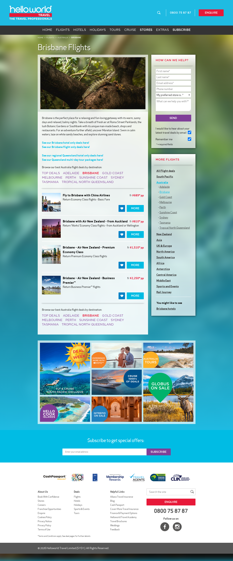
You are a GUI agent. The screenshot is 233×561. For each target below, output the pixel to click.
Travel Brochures (118, 521)
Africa (160, 263)
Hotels (79, 30)
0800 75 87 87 (180, 12)
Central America (166, 274)
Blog (112, 500)
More (135, 208)
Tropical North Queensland (88, 182)
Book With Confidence (48, 496)
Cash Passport (117, 504)
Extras (162, 30)
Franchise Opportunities (49, 509)
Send (173, 118)
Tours (115, 30)
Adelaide (71, 173)
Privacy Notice (45, 521)
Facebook (164, 526)
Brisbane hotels (166, 308)
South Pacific (164, 176)
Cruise (130, 30)
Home (47, 30)
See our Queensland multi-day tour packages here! (72, 159)
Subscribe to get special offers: (116, 440)
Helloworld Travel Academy (123, 517)
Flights (63, 30)
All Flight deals (165, 170)
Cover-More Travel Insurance (124, 509)
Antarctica (163, 269)
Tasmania (50, 182)
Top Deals (51, 173)
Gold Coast (112, 173)
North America (165, 251)
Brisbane (164, 192)
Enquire (211, 12)
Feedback (115, 529)
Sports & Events (82, 509)
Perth (70, 177)
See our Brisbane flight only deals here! (66, 147)
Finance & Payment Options (123, 513)
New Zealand (164, 234)
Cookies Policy (45, 517)
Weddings (115, 525)
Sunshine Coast (93, 177)
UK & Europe (164, 245)
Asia (159, 240)
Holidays (98, 30)
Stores (41, 500)
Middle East (163, 280)
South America (165, 257)
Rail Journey (163, 292)
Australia (162, 182)
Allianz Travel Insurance (121, 496)
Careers (42, 504)
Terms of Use (44, 529)
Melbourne (52, 177)
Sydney (117, 177)
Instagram (177, 526)
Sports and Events (167, 286)
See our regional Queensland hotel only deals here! (72, 155)
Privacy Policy (44, 525)
